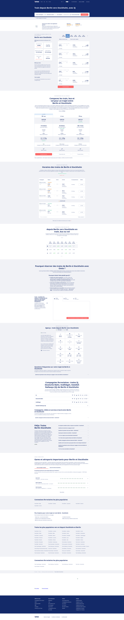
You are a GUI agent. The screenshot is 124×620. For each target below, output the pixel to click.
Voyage (77, 598)
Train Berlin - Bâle (37, 503)
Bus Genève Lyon (51, 603)
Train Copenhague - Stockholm (40, 546)
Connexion (88, 1)
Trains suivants (81, 217)
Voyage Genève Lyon (80, 605)
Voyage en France (79, 602)
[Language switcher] (68, 1)
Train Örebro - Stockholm (80, 550)
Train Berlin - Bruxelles (66, 535)
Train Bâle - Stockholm (38, 544)
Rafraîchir (61, 175)
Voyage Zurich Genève (80, 609)
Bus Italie (50, 609)
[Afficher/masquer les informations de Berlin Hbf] (87, 478)
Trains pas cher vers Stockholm (47, 571)
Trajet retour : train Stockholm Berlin (41, 517)
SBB (35, 605)
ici (70, 220)
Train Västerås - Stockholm (81, 548)
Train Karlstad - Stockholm (53, 550)
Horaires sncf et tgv (38, 608)
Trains (42, 1)
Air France (64, 603)
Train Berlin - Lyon (65, 537)
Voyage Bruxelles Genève (81, 606)
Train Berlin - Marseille (38, 542)
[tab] (63, 39)
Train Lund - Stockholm (66, 550)
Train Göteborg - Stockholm (67, 546)
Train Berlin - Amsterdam (80, 533)
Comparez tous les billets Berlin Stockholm (43, 518)
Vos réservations (74, 1)
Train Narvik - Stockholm (66, 552)
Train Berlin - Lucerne (52, 537)
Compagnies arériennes (66, 602)
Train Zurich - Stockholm (80, 542)
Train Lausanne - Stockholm (67, 544)
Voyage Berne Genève (80, 608)
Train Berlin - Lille (65, 539)
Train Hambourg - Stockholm (53, 546)
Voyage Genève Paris (80, 603)
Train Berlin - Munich (79, 503)
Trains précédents (43, 217)
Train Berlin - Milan (37, 533)
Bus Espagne (50, 605)
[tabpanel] (71, 310)
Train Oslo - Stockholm (52, 548)
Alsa (49, 602)
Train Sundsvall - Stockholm (39, 552)
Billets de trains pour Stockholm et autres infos (43, 520)
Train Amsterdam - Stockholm (53, 544)
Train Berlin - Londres (52, 531)
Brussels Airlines (65, 606)
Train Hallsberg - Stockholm (81, 552)
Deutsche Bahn (37, 603)
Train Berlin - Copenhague (80, 535)
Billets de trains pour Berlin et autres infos (70, 518)
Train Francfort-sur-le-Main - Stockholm (83, 546)
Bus (44, 1)
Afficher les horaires (39, 59)
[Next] (87, 36)
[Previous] (47, 242)
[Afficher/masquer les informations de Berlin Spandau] (87, 487)
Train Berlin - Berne (51, 535)
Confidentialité (64, 617)
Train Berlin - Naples (79, 537)
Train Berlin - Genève (52, 503)
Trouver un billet (39, 46)
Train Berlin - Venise (79, 539)
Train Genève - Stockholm (66, 542)
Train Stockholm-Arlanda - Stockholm (41, 550)
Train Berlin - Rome (65, 533)
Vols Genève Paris (65, 600)
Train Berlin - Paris (37, 531)
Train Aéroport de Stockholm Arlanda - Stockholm (43, 548)
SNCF (36, 602)
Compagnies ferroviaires (39, 600)
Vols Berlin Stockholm (66, 517)
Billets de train (37, 598)
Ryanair (63, 608)
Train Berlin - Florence (38, 537)
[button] (60, 14)
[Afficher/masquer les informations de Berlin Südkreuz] (87, 483)
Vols (46, 1)
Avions (63, 598)
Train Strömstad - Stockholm (53, 552)
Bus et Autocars (51, 598)
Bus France (50, 606)
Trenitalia (36, 606)
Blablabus (50, 600)
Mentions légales (47, 617)
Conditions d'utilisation (56, 617)
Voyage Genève (79, 600)
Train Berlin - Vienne (52, 539)
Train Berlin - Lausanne (66, 503)
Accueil (35, 571)
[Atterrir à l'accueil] (37, 2)
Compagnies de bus (52, 608)
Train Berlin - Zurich (38, 505)
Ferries (50, 1)
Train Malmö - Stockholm (66, 548)
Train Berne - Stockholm (80, 544)
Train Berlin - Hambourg (52, 542)
